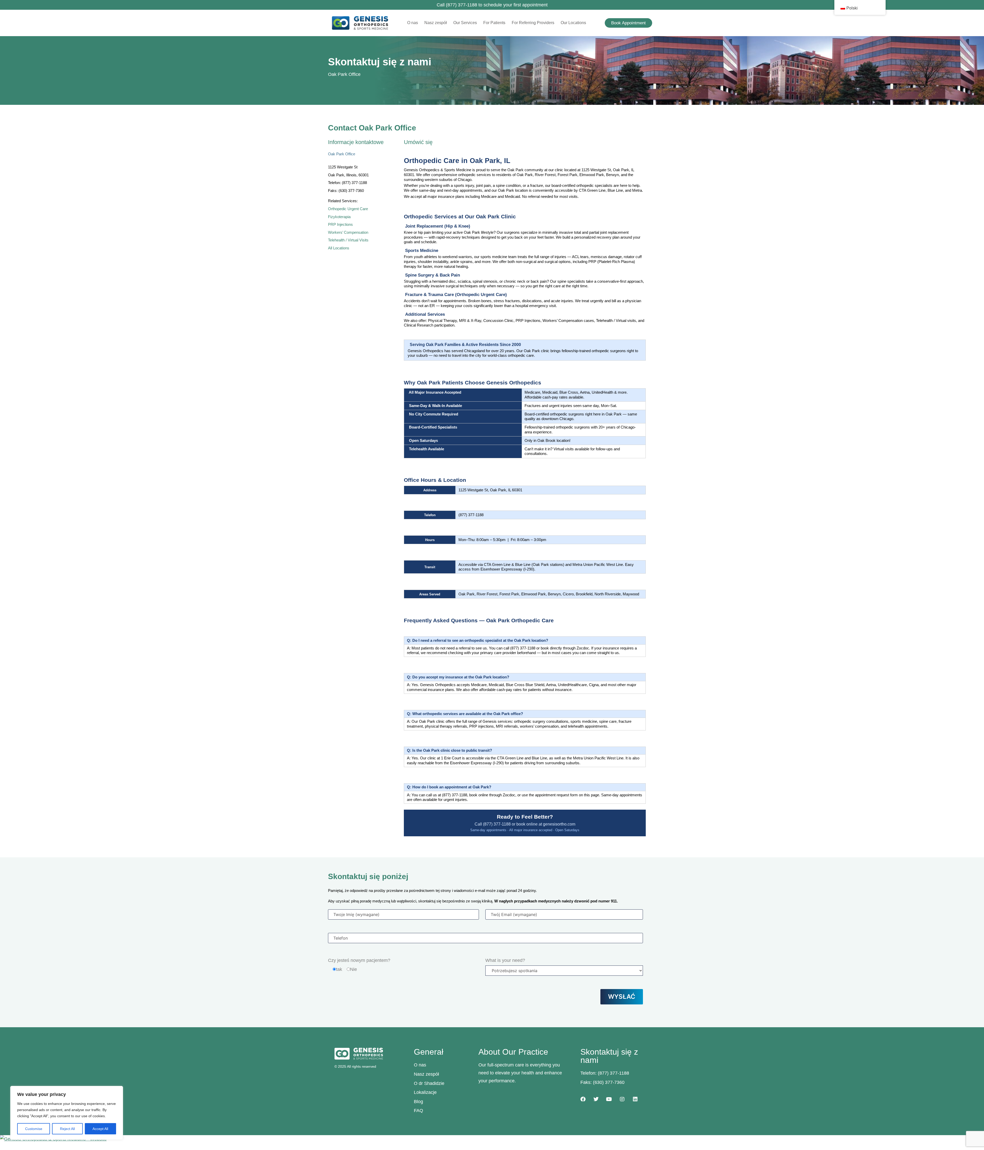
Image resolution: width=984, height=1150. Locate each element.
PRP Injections (340, 224)
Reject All (67, 1129)
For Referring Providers (533, 23)
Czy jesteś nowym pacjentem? (359, 960)
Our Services (465, 23)
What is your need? (505, 960)
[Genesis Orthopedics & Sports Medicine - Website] (492, 1139)
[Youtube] (609, 1099)
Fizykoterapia (339, 217)
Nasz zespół (435, 23)
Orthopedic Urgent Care (348, 209)
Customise (33, 1129)
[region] (66, 1113)
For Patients (494, 23)
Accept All (100, 1129)
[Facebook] (583, 1099)
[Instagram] (622, 1099)
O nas (412, 23)
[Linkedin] (635, 1099)
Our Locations (573, 23)
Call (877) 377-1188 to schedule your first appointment (492, 4)
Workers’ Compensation (348, 232)
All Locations (338, 248)
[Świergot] (596, 1099)
